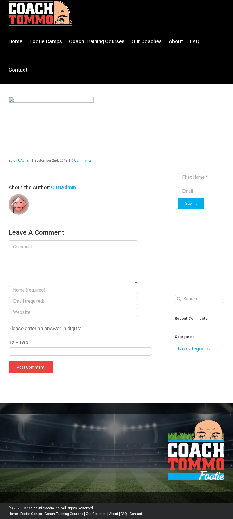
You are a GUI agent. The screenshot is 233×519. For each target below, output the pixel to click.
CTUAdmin (22, 161)
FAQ (124, 514)
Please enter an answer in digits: (45, 328)
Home (13, 514)
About (113, 514)
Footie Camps (31, 514)
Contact (136, 514)
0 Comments (81, 161)
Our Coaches (96, 514)
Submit (191, 203)
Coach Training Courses (64, 514)
